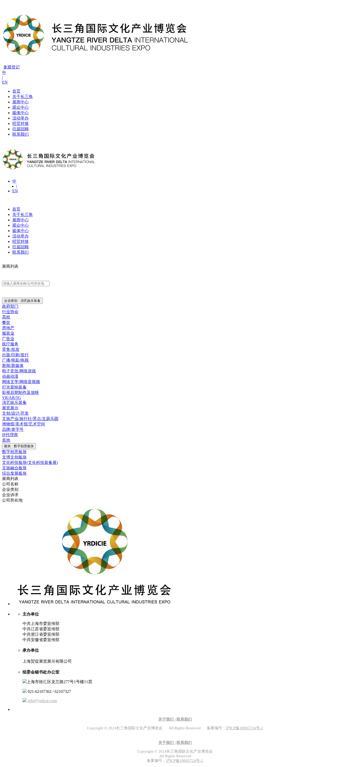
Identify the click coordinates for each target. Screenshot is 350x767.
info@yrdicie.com (42, 701)
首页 (16, 91)
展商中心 (20, 102)
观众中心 (20, 107)
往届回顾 (20, 129)
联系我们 (20, 134)
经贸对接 (20, 123)
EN (5, 82)
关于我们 (166, 719)
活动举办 (20, 118)
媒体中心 (20, 113)
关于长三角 (22, 96)
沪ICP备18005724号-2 (244, 728)
